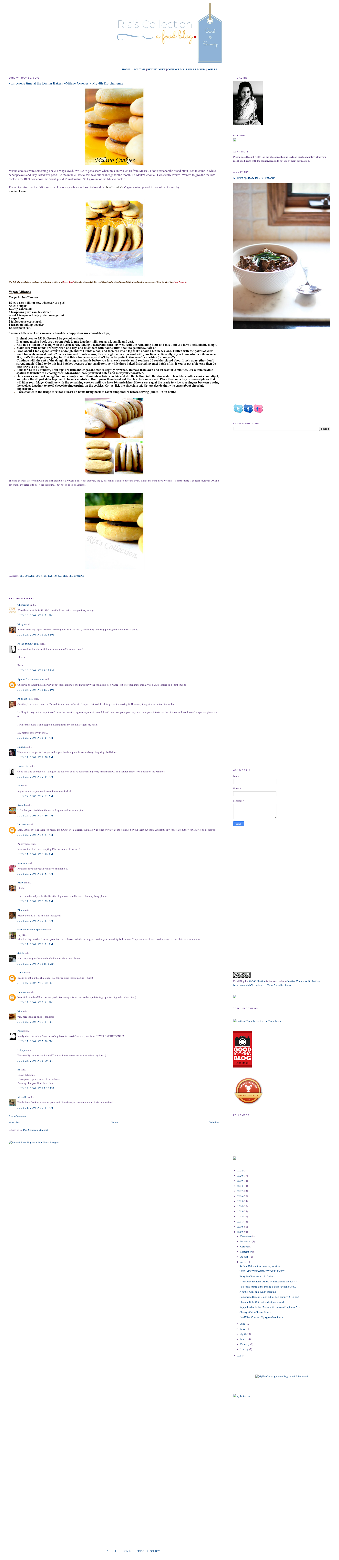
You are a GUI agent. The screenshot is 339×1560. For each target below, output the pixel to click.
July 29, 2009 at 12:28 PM (36, 1088)
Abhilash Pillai (25, 698)
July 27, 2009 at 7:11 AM (35, 920)
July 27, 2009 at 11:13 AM (36, 963)
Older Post (214, 1122)
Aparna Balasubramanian (30, 679)
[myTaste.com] (241, 1396)
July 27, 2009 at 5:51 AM (35, 834)
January (244, 1349)
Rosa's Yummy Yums (28, 643)
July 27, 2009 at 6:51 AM (35, 873)
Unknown (22, 824)
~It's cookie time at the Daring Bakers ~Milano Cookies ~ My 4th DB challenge (66, 83)
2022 (240, 1170)
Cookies (41, 575)
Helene (21, 746)
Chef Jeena (23, 604)
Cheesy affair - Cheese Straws (255, 1312)
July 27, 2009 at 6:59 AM (35, 901)
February (245, 1344)
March (244, 1339)
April (243, 1334)
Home (114, 1122)
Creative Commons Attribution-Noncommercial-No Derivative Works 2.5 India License (276, 983)
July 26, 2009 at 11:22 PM (36, 670)
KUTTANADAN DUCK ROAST (254, 178)
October (244, 1246)
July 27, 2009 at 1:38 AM (35, 757)
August (244, 1256)
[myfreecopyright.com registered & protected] (281, 1376)
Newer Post (14, 1122)
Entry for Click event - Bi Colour (257, 1276)
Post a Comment (17, 1116)
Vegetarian (76, 575)
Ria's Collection (257, 981)
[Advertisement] (266, 466)
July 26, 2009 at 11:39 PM (36, 689)
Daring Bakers (57, 575)
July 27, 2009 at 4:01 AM (35, 796)
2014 (240, 1206)
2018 (240, 1186)
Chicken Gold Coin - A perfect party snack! (262, 1302)
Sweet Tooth (68, 282)
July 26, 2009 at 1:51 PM (35, 615)
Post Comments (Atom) (35, 1130)
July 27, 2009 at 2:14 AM (35, 776)
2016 (240, 1196)
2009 (240, 1232)
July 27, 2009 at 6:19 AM (35, 854)
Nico (20, 1011)
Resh (20, 1030)
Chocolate (26, 575)
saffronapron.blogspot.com (31, 929)
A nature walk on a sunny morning (258, 1291)
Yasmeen (22, 863)
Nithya (21, 624)
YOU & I (212, 69)
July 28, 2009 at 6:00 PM (35, 1060)
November (246, 1241)
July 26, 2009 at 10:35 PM (36, 634)
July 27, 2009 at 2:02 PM (35, 983)
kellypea (22, 1050)
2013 (240, 1211)
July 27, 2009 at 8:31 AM (35, 944)
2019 (240, 1180)
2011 (240, 1221)
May (243, 1329)
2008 (240, 1355)
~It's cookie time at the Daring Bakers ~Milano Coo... (268, 1286)
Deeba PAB (23, 766)
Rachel (21, 805)
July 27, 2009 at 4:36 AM (35, 815)
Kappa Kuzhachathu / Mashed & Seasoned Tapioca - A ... (270, 1307)
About (112, 1551)
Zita (19, 785)
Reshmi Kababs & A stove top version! (260, 1266)
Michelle (22, 1097)
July (242, 1262)
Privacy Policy (148, 1551)
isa (18, 1069)
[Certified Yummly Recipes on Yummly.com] (257, 1021)
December (246, 1236)
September (246, 1251)
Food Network (180, 282)
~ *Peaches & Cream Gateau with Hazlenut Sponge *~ (268, 1281)
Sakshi (21, 953)
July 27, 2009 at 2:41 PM (35, 1002)
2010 (240, 1226)
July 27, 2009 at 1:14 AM (35, 737)
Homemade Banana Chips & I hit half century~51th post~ (270, 1297)
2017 (240, 1191)
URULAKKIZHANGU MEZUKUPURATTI (262, 1271)
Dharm (21, 910)
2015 (240, 1201)
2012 (240, 1216)
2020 (240, 1175)
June (243, 1323)
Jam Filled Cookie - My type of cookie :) (261, 1317)
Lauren (21, 972)
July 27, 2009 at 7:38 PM (35, 1041)
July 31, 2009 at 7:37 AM (35, 1107)
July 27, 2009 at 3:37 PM (35, 1021)
